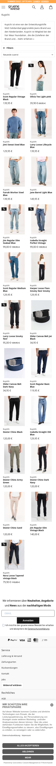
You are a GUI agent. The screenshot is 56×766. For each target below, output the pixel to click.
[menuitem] (34, 8)
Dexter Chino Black (13, 432)
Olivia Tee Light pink (40, 96)
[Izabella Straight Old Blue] (42, 411)
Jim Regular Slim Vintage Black (38, 529)
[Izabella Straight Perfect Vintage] (42, 219)
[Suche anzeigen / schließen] (34, 8)
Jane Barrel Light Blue (41, 192)
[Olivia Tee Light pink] (42, 76)
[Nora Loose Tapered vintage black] (14, 555)
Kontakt (5, 673)
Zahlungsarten (8, 661)
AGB (3, 698)
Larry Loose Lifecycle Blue (41, 146)
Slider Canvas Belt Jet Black (41, 337)
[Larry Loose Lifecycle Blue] (42, 124)
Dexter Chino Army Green (13, 481)
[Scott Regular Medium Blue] (14, 267)
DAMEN (36, 1)
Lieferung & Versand (11, 656)
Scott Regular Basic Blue (40, 385)
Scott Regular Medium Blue (14, 289)
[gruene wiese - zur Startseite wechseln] (13, 8)
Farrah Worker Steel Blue (13, 193)
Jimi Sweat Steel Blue (14, 144)
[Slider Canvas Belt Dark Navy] (14, 363)
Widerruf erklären (12, 685)
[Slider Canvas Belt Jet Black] (42, 315)
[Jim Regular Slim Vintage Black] (42, 507)
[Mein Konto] (42, 8)
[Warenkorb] (51, 8)
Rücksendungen (9, 667)
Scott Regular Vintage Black (14, 98)
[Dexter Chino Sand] (14, 507)
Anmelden (28, 620)
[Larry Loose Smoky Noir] (14, 315)
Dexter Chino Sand (12, 527)
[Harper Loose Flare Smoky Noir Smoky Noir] (42, 267)
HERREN (45, 1)
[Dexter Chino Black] (14, 411)
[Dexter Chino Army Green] (14, 459)
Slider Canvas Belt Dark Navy (12, 385)
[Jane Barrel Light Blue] (42, 172)
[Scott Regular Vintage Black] (14, 76)
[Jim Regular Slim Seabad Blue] (14, 219)
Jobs (3, 679)
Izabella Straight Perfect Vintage (38, 241)
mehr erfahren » (26, 38)
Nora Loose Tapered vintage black (13, 577)
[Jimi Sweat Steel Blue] (14, 124)
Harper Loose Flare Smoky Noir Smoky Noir (40, 289)
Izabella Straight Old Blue (40, 433)
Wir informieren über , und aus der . (28, 603)
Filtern (9, 47)
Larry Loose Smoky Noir (13, 337)
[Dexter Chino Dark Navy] (42, 459)
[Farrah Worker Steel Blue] (14, 172)
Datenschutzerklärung (38, 629)
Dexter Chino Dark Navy (39, 481)
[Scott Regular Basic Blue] (42, 363)
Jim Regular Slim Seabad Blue (11, 241)
